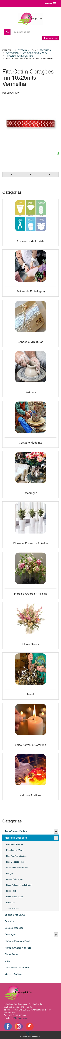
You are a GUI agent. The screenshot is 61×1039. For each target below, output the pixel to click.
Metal (7, 960)
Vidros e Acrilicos (13, 974)
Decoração (10, 934)
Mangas (9, 873)
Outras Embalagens (14, 879)
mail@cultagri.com (18, 1018)
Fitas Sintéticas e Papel (16, 861)
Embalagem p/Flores (15, 850)
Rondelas (10, 902)
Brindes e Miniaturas (15, 914)
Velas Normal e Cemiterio (17, 967)
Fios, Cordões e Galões (16, 856)
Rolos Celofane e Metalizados (19, 885)
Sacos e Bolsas (12, 908)
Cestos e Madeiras (14, 927)
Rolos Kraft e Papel (14, 896)
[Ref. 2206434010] (30, 123)
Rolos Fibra (11, 890)
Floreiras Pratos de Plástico (18, 940)
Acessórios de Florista (16, 831)
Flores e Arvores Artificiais (18, 947)
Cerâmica (9, 921)
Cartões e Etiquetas (14, 844)
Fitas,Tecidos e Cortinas (17, 867)
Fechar (32, 1033)
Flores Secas (11, 954)
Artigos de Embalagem (16, 837)
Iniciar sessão (51, 38)
